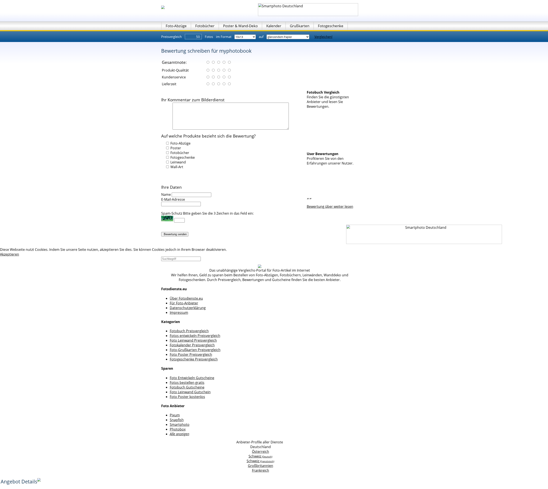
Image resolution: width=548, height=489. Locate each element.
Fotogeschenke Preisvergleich (194, 359)
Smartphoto (179, 424)
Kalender (273, 25)
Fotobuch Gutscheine (187, 387)
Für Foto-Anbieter (184, 303)
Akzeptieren (9, 254)
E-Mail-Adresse (173, 199)
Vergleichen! (323, 36)
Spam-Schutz (171, 213)
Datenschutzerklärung (188, 307)
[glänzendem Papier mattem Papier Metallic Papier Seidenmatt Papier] (288, 36)
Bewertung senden (175, 234)
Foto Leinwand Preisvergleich (193, 340)
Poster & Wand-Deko (240, 25)
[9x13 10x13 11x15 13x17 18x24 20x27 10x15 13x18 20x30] (245, 36)
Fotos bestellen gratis (187, 382)
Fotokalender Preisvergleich (192, 345)
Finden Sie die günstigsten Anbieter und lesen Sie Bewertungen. (328, 102)
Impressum (179, 312)
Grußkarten (299, 25)
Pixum (175, 415)
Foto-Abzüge (176, 25)
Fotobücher (204, 25)
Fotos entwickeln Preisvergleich (195, 335)
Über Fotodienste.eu (186, 298)
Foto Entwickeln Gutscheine (192, 377)
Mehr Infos (236, 249)
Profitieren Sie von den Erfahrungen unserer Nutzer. (330, 161)
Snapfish (177, 419)
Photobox (178, 429)
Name (166, 194)
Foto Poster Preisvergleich (191, 354)
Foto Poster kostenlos (187, 396)
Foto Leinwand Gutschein (190, 392)
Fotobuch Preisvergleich (189, 331)
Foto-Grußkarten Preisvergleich (195, 349)
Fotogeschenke (330, 25)
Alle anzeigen (179, 434)
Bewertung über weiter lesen (330, 206)
